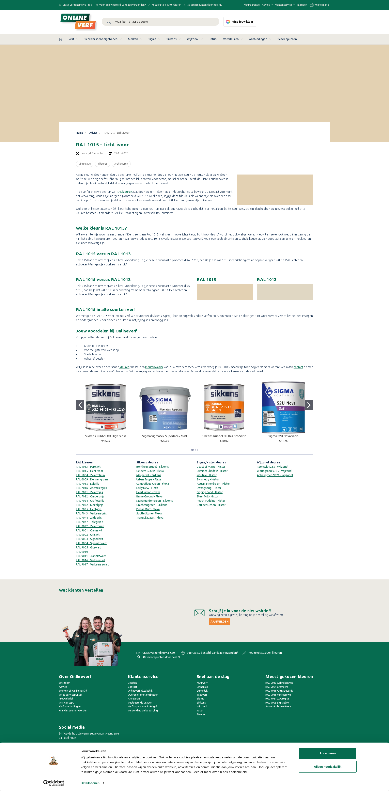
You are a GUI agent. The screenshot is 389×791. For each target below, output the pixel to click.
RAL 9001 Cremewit (276, 686)
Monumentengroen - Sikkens (154, 500)
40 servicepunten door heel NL (204, 4)
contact (298, 367)
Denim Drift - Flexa (148, 509)
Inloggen (302, 4)
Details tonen (90, 783)
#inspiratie (85, 163)
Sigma (152, 39)
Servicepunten (287, 39)
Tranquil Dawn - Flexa (150, 517)
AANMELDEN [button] (220, 621)
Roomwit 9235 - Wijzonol (272, 466)
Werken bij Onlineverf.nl (73, 690)
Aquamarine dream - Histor (213, 483)
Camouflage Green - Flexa (152, 483)
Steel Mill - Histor (207, 496)
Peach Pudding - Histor (211, 500)
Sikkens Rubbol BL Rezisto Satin (224, 436)
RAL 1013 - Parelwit (88, 466)
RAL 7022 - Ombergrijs (90, 496)
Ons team (64, 682)
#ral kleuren (121, 163)
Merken (133, 39)
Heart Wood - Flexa (148, 492)
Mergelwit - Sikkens (148, 475)
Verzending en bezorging (143, 710)
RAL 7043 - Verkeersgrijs (91, 513)
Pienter (201, 714)
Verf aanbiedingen (70, 706)
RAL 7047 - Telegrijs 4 (89, 522)
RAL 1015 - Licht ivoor (89, 471)
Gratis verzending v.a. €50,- (77, 4)
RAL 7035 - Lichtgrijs (89, 509)
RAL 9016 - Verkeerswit (90, 560)
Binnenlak (202, 686)
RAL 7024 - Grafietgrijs (90, 500)
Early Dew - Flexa (147, 488)
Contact (132, 686)
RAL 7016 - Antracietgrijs (91, 488)
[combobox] (160, 22)
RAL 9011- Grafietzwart (91, 556)
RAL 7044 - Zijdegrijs (89, 517)
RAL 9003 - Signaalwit (89, 539)
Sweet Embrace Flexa (278, 706)
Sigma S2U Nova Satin (283, 436)
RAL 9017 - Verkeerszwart (92, 564)
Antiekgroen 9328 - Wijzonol (275, 475)
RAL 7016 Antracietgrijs (279, 690)
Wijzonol (193, 39)
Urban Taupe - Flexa (148, 479)
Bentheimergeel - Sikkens (152, 466)
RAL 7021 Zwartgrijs (277, 698)
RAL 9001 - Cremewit (89, 530)
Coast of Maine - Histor (211, 466)
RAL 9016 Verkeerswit (278, 694)
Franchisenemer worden (73, 710)
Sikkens (172, 39)
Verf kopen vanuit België (142, 706)
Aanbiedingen (258, 39)
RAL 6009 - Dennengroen (92, 479)
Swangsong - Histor (209, 488)
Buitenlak (202, 690)
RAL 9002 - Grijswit (87, 534)
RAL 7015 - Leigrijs (87, 483)
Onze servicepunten (70, 694)
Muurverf (202, 682)
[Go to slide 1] (80, 405)
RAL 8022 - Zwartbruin (90, 526)
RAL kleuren (124, 191)
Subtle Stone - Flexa (149, 513)
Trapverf (202, 694)
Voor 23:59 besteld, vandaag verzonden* (122, 4)
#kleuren (102, 163)
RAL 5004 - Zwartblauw (90, 475)
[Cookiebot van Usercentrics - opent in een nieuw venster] (54, 783)
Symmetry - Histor (208, 479)
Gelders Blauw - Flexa (150, 471)
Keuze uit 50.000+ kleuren (166, 4)
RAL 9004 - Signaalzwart (91, 543)
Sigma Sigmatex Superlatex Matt (164, 436)
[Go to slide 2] (309, 405)
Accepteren (328, 753)
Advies (266, 4)
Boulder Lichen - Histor (211, 505)
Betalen (132, 682)
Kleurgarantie (252, 4)
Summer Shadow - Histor (212, 471)
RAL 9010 (82, 551)
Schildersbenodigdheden (101, 39)
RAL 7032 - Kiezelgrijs (89, 505)
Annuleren (134, 698)
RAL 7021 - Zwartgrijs (89, 492)
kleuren (124, 367)
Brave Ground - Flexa (149, 496)
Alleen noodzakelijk (327, 766)
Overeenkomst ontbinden (143, 694)
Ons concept (66, 702)
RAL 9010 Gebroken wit (279, 682)
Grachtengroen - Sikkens (151, 505)
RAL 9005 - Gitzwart (88, 547)
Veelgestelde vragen (140, 702)
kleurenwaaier (154, 367)
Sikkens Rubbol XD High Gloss (105, 436)
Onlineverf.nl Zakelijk (140, 690)
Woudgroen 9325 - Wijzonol (274, 471)
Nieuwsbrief (66, 698)
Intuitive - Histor (207, 475)
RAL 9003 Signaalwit (277, 702)
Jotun (213, 39)
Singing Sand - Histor (210, 492)
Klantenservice (284, 4)
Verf (71, 39)
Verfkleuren (231, 39)
